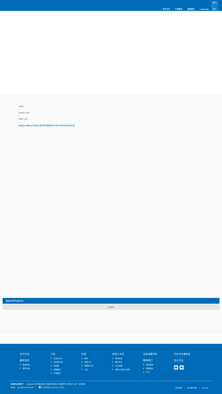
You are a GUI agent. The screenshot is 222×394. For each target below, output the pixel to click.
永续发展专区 (150, 354)
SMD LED (23, 119)
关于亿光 (166, 9)
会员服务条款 (192, 388)
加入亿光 (178, 360)
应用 (83, 354)
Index (21, 106)
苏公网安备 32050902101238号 (53, 387)
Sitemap (205, 388)
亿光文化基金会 (182, 354)
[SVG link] (17, 384)
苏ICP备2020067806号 (25, 387)
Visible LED (23, 113)
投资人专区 (118, 354)
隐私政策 (178, 388)
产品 (53, 354)
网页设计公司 (72, 384)
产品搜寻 (178, 9)
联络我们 (191, 9)
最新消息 (24, 360)
